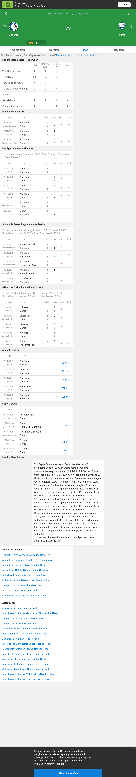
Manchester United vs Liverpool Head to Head (26, 679)
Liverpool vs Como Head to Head (19, 585)
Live (48, 554)
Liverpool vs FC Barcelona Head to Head (23, 618)
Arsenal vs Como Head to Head (18, 590)
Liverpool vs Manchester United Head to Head (26, 643)
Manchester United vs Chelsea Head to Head (25, 653)
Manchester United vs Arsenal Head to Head (25, 648)
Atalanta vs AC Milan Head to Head (20, 638)
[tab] (18, 49)
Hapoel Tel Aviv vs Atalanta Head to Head (24, 554)
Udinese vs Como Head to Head (18, 580)
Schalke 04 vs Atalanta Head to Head (21, 575)
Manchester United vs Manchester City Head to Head (30, 613)
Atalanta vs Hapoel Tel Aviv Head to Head (24, 565)
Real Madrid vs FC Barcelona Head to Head (24, 633)
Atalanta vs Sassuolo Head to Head (20, 559)
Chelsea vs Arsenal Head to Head (19, 608)
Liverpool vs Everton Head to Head (20, 623)
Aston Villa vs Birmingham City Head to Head (25, 628)
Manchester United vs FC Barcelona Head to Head (28, 674)
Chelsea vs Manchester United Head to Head (25, 669)
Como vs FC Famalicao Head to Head (21, 595)
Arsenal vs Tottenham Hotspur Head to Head (25, 664)
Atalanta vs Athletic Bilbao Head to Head (23, 570)
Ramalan (44, 559)
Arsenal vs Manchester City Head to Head (24, 658)
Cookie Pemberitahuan (52, 763)
